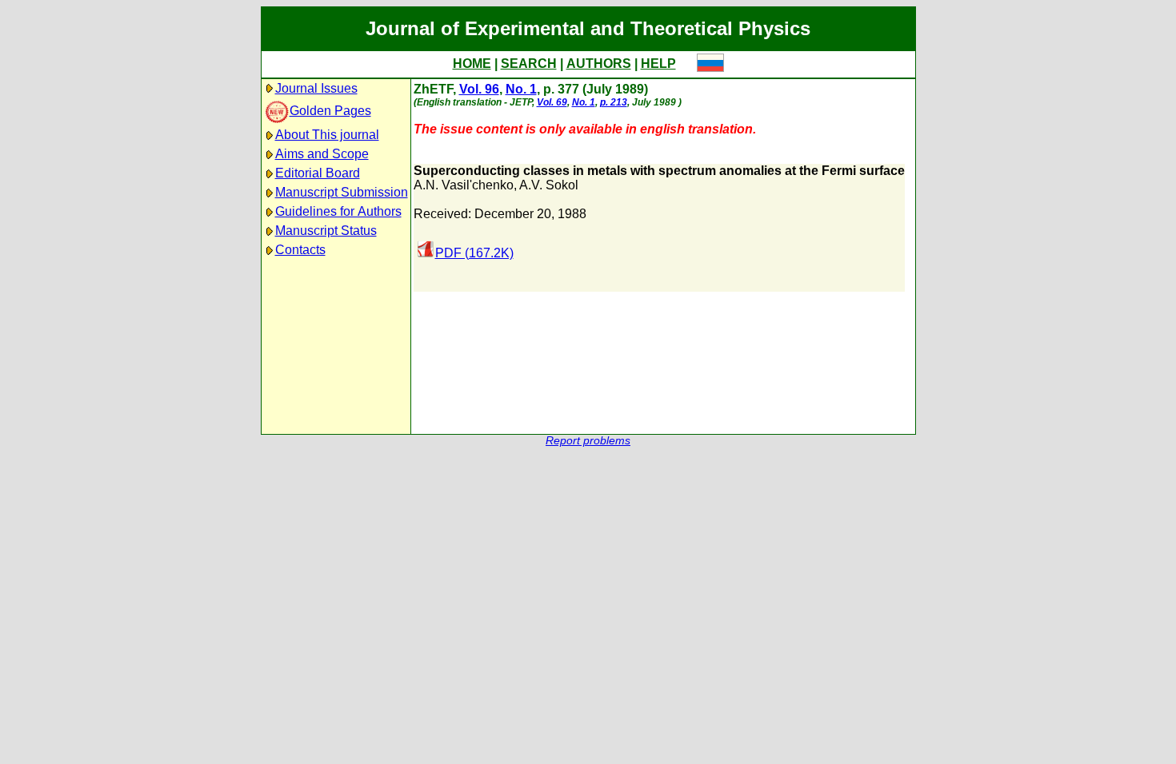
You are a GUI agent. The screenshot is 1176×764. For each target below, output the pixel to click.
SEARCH (529, 63)
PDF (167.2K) (474, 253)
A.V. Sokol (548, 185)
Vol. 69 (552, 102)
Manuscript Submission (341, 192)
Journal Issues (316, 88)
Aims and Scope (322, 154)
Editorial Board (317, 173)
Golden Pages (330, 110)
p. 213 (613, 102)
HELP (658, 63)
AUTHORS (598, 63)
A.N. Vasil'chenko (464, 185)
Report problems (588, 441)
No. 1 (521, 89)
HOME (472, 63)
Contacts (300, 250)
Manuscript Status (326, 230)
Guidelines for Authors (338, 211)
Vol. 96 (479, 89)
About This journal (327, 134)
